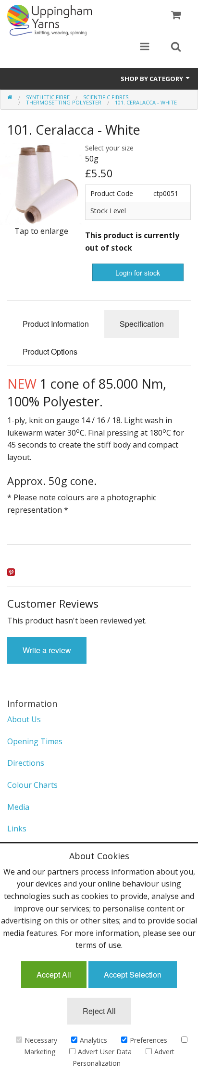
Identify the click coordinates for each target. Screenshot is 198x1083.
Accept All (54, 974)
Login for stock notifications (137, 274)
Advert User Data (105, 1051)
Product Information (56, 323)
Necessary (41, 1040)
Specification (142, 323)
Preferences (148, 1040)
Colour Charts (32, 785)
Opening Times (34, 741)
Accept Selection (132, 974)
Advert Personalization (123, 1057)
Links (16, 828)
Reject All (99, 1010)
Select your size (109, 147)
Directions (25, 763)
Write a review (47, 650)
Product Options (50, 351)
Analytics (93, 1040)
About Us (24, 719)
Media (18, 807)
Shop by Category (153, 78)
